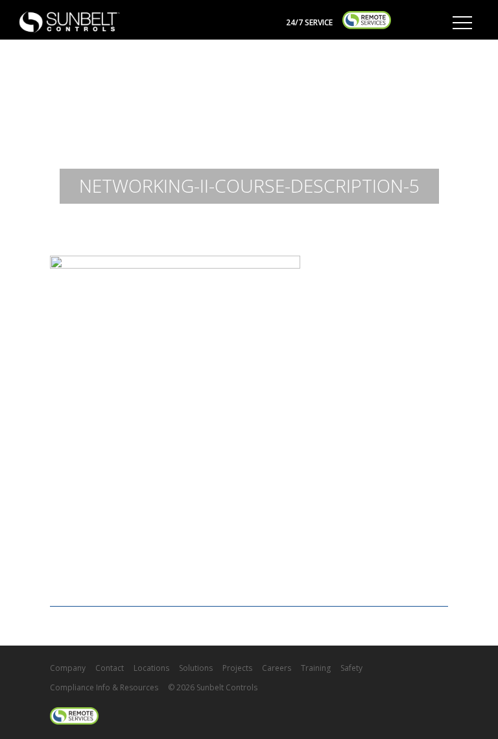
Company (68, 667)
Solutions (196, 667)
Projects (237, 667)
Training (316, 667)
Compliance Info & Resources (104, 687)
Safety (351, 667)
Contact (109, 667)
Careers (276, 667)
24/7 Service (309, 22)
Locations (151, 667)
